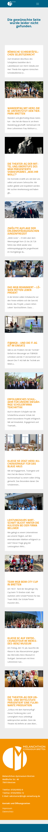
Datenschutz (7, 811)
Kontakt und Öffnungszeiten (16, 803)
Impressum (7, 808)
